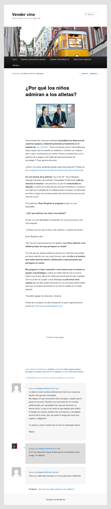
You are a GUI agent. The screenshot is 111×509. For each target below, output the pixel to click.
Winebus (16, 65)
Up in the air (47, 371)
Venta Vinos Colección (82, 59)
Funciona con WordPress (55, 499)
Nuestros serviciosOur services (33, 59)
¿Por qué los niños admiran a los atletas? (56, 489)
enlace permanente (75, 371)
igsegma (40, 73)
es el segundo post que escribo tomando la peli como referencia (54, 170)
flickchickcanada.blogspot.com (49, 305)
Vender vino (23, 14)
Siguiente (94, 73)
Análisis (51, 369)
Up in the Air (42, 147)
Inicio (15, 59)
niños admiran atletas (72, 369)
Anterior (83, 73)
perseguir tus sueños (33, 371)
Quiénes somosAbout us (59, 59)
